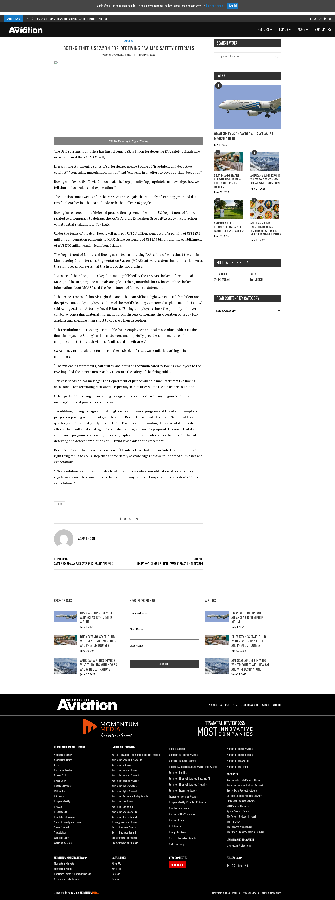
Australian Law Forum (122, 806)
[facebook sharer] (120, 519)
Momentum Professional (239, 845)
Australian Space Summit (124, 817)
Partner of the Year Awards (183, 814)
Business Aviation (249, 704)
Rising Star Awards (178, 832)
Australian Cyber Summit (124, 791)
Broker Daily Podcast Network (242, 790)
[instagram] (320, 19)
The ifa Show (233, 821)
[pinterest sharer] (137, 519)
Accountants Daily (63, 754)
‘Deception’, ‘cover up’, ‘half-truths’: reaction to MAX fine (169, 563)
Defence (276, 704)
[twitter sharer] (125, 519)
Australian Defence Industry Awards (130, 796)
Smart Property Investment (68, 822)
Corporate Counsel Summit (183, 760)
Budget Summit (177, 748)
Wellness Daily (61, 838)
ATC (235, 704)
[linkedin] (325, 19)
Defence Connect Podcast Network (244, 796)
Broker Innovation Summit (125, 843)
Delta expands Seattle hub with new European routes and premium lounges (227, 181)
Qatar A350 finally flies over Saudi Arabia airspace (83, 563)
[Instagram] (246, 865)
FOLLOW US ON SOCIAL (233, 262)
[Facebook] (228, 865)
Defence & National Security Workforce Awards (193, 766)
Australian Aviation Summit (125, 775)
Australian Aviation (63, 770)
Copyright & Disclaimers (224, 893)
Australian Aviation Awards (125, 770)
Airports (224, 704)
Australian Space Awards (124, 812)
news (60, 503)
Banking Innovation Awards (125, 822)
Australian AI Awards (122, 765)
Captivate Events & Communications (72, 874)
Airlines (128, 40)
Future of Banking (178, 772)
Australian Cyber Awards (124, 786)
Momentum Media (63, 869)
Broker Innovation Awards (124, 838)
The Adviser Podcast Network (241, 816)
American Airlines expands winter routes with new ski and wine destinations (265, 179)
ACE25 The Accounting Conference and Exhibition (136, 754)
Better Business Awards (124, 827)
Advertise (116, 869)
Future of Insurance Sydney (182, 790)
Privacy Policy (249, 893)
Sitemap (116, 879)
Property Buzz (61, 812)
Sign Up (320, 29)
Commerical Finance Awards (183, 754)
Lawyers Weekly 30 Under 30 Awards (187, 802)
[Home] (87, 704)
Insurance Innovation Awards (183, 796)
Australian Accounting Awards (127, 760)
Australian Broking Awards (125, 780)
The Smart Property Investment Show (245, 832)
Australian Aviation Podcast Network (245, 785)
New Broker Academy (179, 808)
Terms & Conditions (271, 893)
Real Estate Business (64, 817)
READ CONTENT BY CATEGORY (238, 298)
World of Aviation (63, 843)
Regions (263, 29)
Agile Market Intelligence (66, 879)
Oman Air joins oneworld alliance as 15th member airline (72, 18)
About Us (116, 863)
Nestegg (58, 806)
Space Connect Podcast (239, 811)
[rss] (330, 19)
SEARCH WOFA (227, 43)
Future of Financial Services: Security (187, 784)
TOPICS (283, 29)
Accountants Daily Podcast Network (244, 780)
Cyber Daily (60, 780)
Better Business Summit (124, 832)
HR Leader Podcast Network (241, 801)
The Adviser (60, 832)
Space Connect (61, 827)
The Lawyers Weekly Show (239, 827)
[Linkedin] (240, 865)
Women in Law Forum (237, 766)
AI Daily (57, 765)
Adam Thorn (123, 54)
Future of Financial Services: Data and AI (189, 778)
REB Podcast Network (238, 806)
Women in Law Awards (238, 760)
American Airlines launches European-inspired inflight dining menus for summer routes (265, 228)
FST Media (59, 791)
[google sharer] (131, 519)
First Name (136, 629)
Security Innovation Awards (182, 838)
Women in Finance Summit (240, 754)
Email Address (139, 613)
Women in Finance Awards (240, 748)
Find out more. (214, 5)
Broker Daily (60, 775)
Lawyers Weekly (62, 801)
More (301, 29)
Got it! (233, 5)
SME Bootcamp (176, 844)
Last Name (136, 645)
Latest (222, 75)
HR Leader (59, 796)
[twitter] (315, 19)
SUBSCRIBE (177, 865)
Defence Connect (63, 786)
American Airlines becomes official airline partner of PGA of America (229, 226)
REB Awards (175, 826)
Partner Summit (177, 820)
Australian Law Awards (123, 801)
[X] (233, 865)
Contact (116, 874)
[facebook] (310, 19)
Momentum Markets (64, 863)
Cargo (265, 704)
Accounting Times (63, 760)
